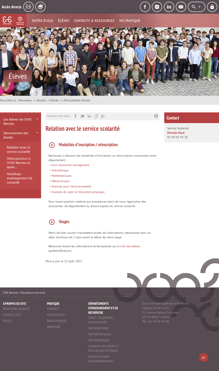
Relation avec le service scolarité (18, 149)
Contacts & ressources (94, 20)
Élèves (63, 20)
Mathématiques (62, 176)
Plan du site (12, 315)
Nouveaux (25, 100)
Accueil (41, 100)
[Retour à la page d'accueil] (13, 20)
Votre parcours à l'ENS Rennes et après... (18, 162)
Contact (53, 309)
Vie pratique (129, 20)
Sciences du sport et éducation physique (78, 192)
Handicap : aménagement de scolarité (19, 178)
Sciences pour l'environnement (72, 186)
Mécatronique (61, 181)
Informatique (60, 170)
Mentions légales (16, 309)
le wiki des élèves (128, 246)
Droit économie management (70, 165)
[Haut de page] (203, 357)
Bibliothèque (57, 321)
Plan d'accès (56, 315)
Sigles (7, 321)
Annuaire (54, 327)
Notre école (42, 20)
